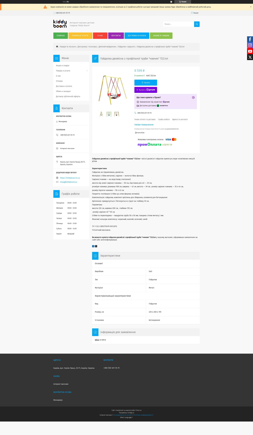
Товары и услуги (80, 36)
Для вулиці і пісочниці (87, 47)
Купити (147, 83)
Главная (61, 36)
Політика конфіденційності (143, 415)
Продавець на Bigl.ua (126, 413)
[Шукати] (197, 24)
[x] (96, 247)
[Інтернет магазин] (60, 27)
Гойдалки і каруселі (126, 47)
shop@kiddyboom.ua (68, 182)
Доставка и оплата (137, 36)
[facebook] (93, 247)
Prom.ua (138, 410)
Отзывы (59, 81)
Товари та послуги (68, 47)
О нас (100, 36)
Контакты (116, 36)
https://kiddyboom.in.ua (70, 178)
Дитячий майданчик (107, 47)
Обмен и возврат (63, 91)
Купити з (142, 90)
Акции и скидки (161, 36)
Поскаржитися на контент (122, 415)
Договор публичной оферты (68, 96)
